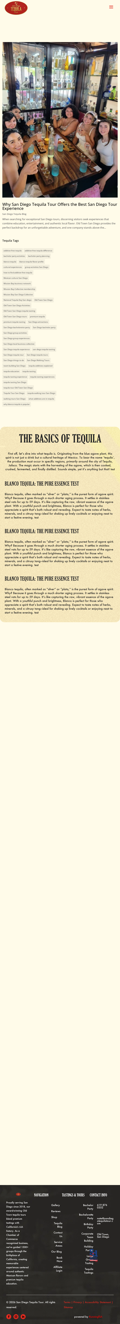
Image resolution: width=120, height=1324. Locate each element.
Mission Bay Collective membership (19, 289)
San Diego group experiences (17, 338)
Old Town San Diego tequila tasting (19, 311)
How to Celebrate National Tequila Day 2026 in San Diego (54, 995)
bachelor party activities (14, 256)
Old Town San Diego (43, 300)
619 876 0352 (102, 1206)
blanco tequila (10, 261)
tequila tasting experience (15, 376)
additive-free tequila (13, 250)
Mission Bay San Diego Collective (18, 294)
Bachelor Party (88, 1206)
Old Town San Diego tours (15, 316)
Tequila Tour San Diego (14, 393)
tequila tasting (29, 371)
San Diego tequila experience (17, 349)
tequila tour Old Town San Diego (18, 387)
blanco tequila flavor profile (31, 261)
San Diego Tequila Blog (14, 214)
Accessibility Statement (98, 1302)
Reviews (55, 1211)
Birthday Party (88, 1225)
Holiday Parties (88, 1248)
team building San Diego (14, 365)
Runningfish (95, 1316)
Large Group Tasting (89, 1259)
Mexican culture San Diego (16, 278)
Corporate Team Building (87, 1237)
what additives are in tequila (41, 398)
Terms (67, 1302)
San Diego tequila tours (37, 355)
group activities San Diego (36, 267)
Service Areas (58, 1243)
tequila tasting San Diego (15, 382)
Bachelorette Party (86, 1216)
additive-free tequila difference (38, 250)
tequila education (11, 371)
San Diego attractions (38, 322)
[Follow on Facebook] (8, 1316)
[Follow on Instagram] (15, 1316)
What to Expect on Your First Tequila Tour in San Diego (52, 871)
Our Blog (56, 1251)
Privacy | (79, 1302)
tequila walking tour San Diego (41, 393)
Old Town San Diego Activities (17, 305)
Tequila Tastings (88, 1270)
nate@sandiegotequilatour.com (105, 1221)
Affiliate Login (57, 1268)
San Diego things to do (14, 360)
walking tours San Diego (14, 398)
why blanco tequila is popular (17, 404)
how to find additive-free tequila (18, 272)
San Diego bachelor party (44, 327)
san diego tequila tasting (44, 349)
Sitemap (68, 1307)
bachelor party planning (39, 256)
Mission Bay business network (17, 283)
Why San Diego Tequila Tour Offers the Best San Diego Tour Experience (59, 206)
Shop (54, 1217)
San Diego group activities (15, 333)
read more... (18, 931)
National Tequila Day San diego (17, 300)
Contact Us (58, 1234)
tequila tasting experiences (42, 376)
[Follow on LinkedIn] (23, 1316)
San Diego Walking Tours (38, 360)
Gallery (55, 1205)
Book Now (59, 1259)
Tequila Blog (58, 1224)
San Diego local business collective (19, 344)
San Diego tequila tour (14, 355)
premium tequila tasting (14, 322)
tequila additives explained (40, 365)
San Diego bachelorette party (17, 327)
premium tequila (37, 316)
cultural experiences (13, 267)
